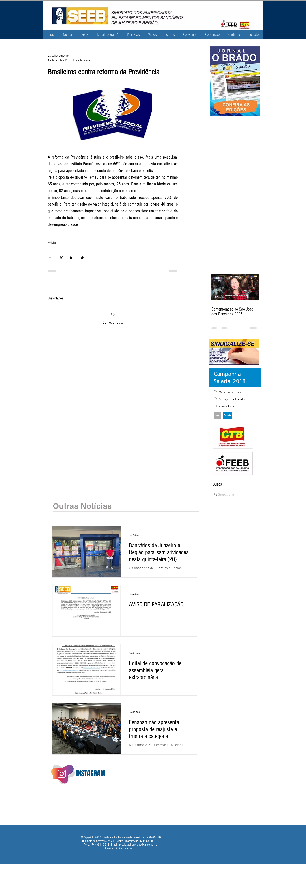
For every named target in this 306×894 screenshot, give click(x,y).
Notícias (52, 242)
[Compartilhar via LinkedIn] (72, 257)
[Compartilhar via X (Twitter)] (61, 257)
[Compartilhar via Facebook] (50, 257)
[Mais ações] (175, 58)
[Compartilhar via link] (83, 257)
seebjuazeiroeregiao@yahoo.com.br (138, 844)
